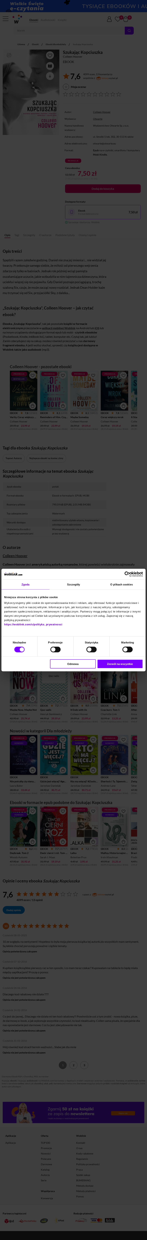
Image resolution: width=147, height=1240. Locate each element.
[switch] (55, 649)
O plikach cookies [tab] (121, 584)
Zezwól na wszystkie (120, 663)
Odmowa (73, 663)
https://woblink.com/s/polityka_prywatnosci (33, 624)
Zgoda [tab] (26, 584)
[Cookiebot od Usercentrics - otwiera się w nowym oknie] (127, 574)
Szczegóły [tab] (73, 584)
